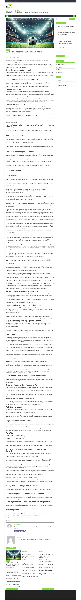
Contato (41, 16)
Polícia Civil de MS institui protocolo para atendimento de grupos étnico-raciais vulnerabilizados (66, 28)
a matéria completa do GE (47, 118)
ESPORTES (26, 16)
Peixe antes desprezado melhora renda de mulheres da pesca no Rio (66, 46)
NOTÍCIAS (11, 16)
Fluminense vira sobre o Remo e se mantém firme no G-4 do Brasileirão (65, 42)
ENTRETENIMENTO (33, 16)
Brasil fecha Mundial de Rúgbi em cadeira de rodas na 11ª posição (66, 33)
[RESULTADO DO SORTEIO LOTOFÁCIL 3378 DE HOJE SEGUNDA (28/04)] (13, 555)
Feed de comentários (62, 85)
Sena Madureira (18, 16)
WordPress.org (61, 87)
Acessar (59, 80)
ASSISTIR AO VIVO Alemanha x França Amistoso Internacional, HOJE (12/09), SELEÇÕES (29, 555)
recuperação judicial (15, 91)
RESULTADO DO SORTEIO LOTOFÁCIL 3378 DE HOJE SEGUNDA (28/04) (12, 564)
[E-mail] (25, 531)
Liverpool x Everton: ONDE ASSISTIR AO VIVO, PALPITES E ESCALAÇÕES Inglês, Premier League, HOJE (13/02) (46, 555)
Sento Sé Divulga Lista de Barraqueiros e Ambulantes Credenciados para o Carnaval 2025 (48, 589)
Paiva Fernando (18, 54)
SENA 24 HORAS (13, 11)
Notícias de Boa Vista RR (61, 52)
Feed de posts (60, 82)
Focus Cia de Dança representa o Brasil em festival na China (66, 38)
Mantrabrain (21, 598)
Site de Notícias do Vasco (14, 57)
